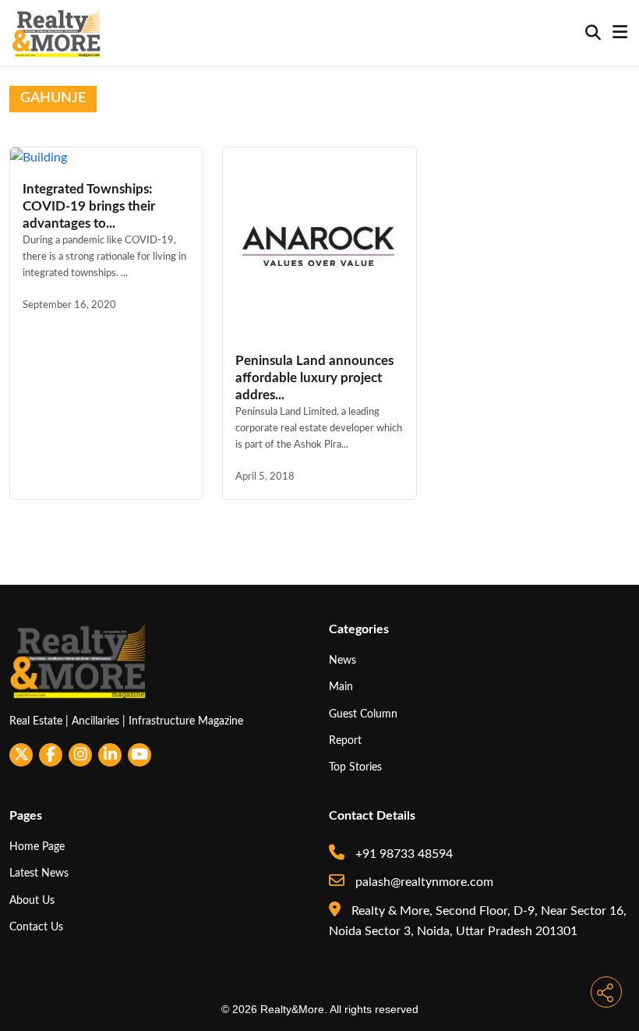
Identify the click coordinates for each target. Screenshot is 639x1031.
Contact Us (36, 927)
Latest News (39, 873)
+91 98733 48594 (402, 854)
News (342, 660)
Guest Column (363, 714)
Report (345, 740)
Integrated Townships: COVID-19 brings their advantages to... (89, 206)
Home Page (37, 846)
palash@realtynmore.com (422, 882)
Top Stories (355, 767)
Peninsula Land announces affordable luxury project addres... (314, 378)
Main (341, 687)
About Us (32, 900)
